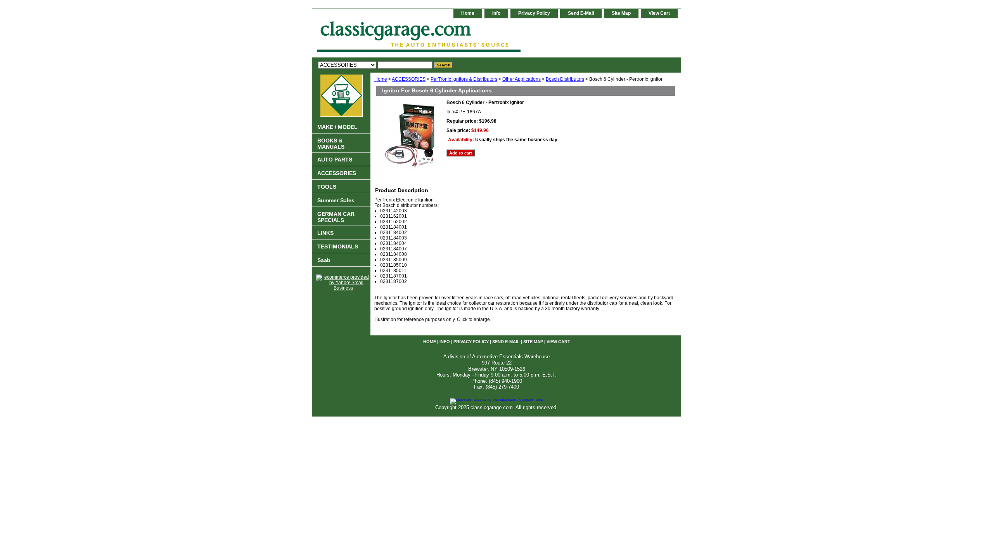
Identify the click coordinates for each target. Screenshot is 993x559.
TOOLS (326, 187)
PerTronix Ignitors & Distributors (464, 79)
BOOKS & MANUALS (330, 143)
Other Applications (521, 79)
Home (380, 79)
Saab (323, 260)
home (467, 13)
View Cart (659, 13)
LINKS (325, 233)
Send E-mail (581, 13)
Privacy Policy (534, 13)
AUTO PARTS (334, 159)
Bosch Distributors (565, 79)
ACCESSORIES (409, 79)
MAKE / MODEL (337, 127)
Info (496, 13)
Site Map (621, 13)
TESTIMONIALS (337, 246)
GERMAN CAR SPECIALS (336, 217)
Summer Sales (336, 200)
